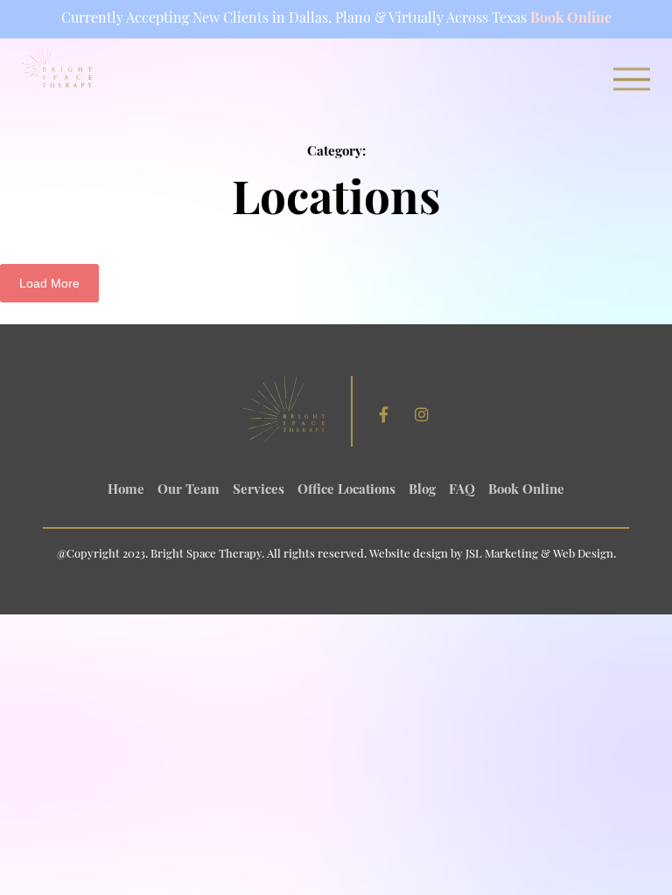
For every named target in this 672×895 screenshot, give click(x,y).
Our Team (189, 490)
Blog (422, 490)
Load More (49, 283)
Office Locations (347, 490)
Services (258, 490)
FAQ (462, 490)
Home (126, 490)
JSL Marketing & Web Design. (541, 554)
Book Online (571, 19)
